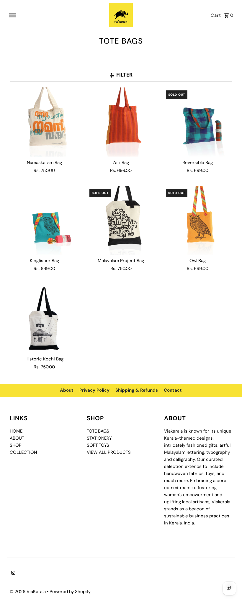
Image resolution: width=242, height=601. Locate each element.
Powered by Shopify (70, 592)
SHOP (16, 445)
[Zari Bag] (121, 122)
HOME (16, 431)
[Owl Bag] (197, 220)
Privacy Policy (94, 390)
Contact (173, 390)
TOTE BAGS (98, 431)
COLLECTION (23, 452)
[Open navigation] (57, 15)
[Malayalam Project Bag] (121, 220)
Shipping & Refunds (136, 390)
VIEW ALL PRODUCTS (109, 452)
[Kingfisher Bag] (44, 220)
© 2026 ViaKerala (28, 592)
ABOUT (17, 438)
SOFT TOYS (98, 445)
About (66, 390)
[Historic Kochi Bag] (44, 318)
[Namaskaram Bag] (44, 122)
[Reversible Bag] (197, 122)
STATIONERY (99, 438)
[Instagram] (12, 573)
